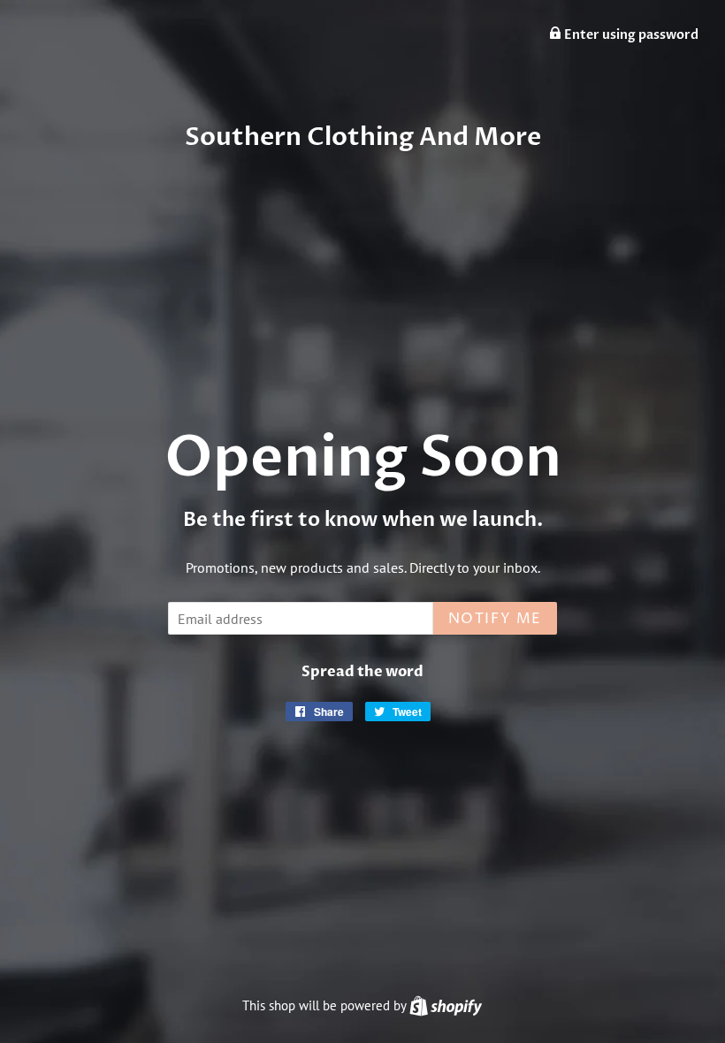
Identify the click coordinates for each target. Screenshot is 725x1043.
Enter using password (629, 35)
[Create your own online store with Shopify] (445, 1005)
